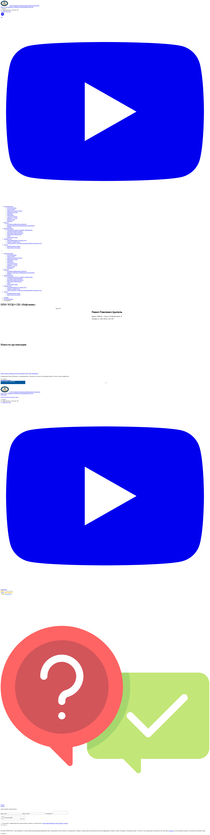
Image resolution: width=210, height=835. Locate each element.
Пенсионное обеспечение (14, 234)
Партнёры (10, 214)
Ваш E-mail (26, 813)
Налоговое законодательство (15, 233)
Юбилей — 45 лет (12, 218)
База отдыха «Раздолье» (14, 247)
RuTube (9, 227)
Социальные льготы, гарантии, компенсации (19, 230)
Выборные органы (12, 212)
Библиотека (10, 215)
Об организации (8, 206)
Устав (8, 236)
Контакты (10, 221)
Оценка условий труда (13, 242)
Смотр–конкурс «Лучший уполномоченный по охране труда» (24, 243)
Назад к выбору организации (8, 381)
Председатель (11, 209)
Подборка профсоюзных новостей (16, 224)
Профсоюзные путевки (13, 246)
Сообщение (48, 813)
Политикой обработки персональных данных (55, 823)
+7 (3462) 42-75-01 (6, 11)
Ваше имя (4, 813)
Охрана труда (7, 239)
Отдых (6, 245)
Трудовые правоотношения (14, 231)
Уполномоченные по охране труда (16, 240)
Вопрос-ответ (11, 219)
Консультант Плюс (12, 237)
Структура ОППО (12, 216)
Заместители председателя (14, 211)
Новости (6, 222)
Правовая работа (8, 228)
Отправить (4, 825)
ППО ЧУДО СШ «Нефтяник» (6, 380)
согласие (171, 830)
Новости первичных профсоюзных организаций (20, 225)
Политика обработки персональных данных (9, 397)
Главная (6, 297)
